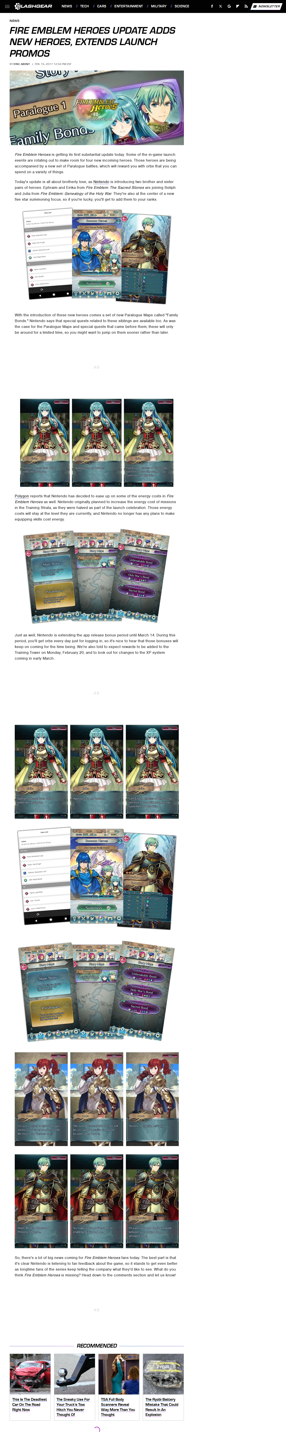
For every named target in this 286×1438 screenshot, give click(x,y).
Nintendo (101, 181)
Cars (101, 6)
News (67, 6)
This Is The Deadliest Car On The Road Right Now (29, 1404)
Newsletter (269, 6)
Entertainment (128, 6)
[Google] (229, 6)
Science (182, 6)
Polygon (22, 496)
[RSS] (246, 6)
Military (159, 6)
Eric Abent (22, 64)
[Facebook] (212, 6)
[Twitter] (220, 6)
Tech (84, 6)
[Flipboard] (238, 6)
